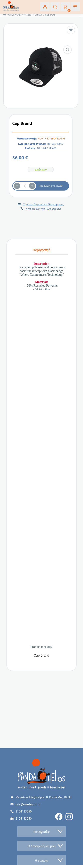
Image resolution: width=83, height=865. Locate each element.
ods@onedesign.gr (28, 804)
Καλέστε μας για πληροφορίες (43, 208)
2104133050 (24, 811)
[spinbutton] (25, 185)
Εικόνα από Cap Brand (67, 49)
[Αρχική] (4, 15)
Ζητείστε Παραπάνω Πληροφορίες (43, 204)
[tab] (41, 250)
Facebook (58, 816)
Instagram (69, 816)
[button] (32, 186)
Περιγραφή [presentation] (41, 250)
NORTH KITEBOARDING (51, 138)
